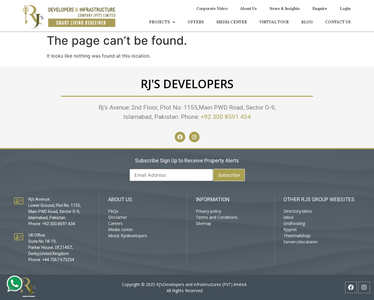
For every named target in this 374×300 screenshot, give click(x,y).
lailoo (288, 217)
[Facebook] (180, 137)
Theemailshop (296, 235)
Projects (159, 22)
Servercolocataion (300, 241)
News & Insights (284, 8)
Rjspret (290, 229)
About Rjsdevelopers (127, 235)
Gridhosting (294, 223)
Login (345, 8)
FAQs (113, 211)
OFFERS (196, 22)
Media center (120, 229)
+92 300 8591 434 (226, 116)
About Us (248, 8)
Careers (115, 223)
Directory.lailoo (297, 211)
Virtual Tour (274, 22)
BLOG (307, 22)
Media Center (231, 22)
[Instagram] (194, 137)
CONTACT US (338, 22)
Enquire (319, 8)
